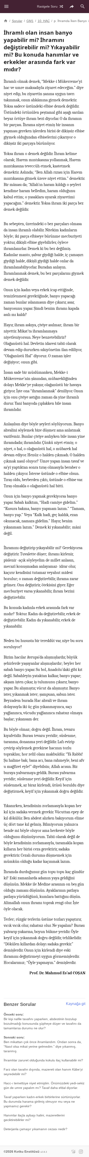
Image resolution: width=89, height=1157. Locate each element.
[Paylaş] (71, 6)
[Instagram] (81, 1151)
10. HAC (44, 21)
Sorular (17, 21)
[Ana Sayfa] (6, 20)
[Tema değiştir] (73, 1151)
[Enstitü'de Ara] (82, 6)
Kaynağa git (75, 1004)
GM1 (30, 21)
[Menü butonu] (6, 6)
